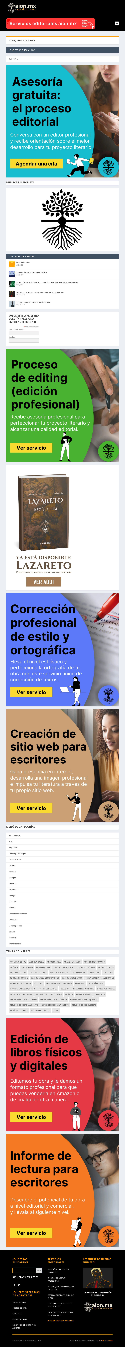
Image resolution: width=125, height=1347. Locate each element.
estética (38, 983)
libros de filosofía (106, 989)
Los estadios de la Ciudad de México (31, 272)
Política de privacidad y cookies (82, 1340)
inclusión (64, 989)
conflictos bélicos (86, 967)
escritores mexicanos (20, 983)
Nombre (12, 337)
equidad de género (19, 978)
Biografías (13, 847)
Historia (12, 908)
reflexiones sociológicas (84, 1005)
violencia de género (40, 1010)
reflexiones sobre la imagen (53, 999)
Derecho (12, 871)
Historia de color (23, 262)
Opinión (12, 932)
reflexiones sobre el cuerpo (23, 999)
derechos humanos (59, 972)
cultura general (18, 972)
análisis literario (72, 962)
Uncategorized (15, 944)
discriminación (79, 972)
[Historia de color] (12, 264)
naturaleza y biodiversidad (49, 994)
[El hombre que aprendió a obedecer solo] (12, 304)
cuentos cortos (106, 967)
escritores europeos (72, 978)
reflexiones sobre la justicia (83, 999)
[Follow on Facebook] (14, 1285)
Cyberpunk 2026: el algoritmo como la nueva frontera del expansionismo (47, 282)
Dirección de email (16, 329)
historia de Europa (48, 989)
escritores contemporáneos (45, 978)
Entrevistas (13, 889)
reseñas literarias (18, 1010)
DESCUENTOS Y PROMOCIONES (61, 1321)
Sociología (13, 938)
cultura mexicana (38, 972)
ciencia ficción (43, 967)
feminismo (80, 983)
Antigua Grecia (36, 962)
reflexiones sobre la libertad (24, 1005)
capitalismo (27, 967)
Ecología (12, 877)
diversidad (94, 972)
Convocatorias (15, 859)
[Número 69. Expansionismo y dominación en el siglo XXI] (12, 294)
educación (108, 972)
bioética (14, 967)
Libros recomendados (18, 914)
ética (55, 1010)
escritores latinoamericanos (100, 978)
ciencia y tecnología (63, 967)
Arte (10, 841)
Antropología (14, 835)
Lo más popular (15, 926)
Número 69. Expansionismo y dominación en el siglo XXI (40, 292)
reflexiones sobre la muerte (55, 1005)
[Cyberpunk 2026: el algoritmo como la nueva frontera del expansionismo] (12, 284)
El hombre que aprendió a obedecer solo (33, 302)
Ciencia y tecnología (17, 853)
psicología (100, 994)
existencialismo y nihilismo (59, 983)
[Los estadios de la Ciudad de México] (12, 274)
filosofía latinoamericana (22, 989)
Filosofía (12, 902)
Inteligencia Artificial (83, 989)
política (69, 994)
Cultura (12, 865)
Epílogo (12, 895)
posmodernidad (83, 994)
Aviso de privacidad (105, 1340)
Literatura (13, 920)
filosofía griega (96, 983)
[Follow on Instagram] (19, 1285)
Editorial (12, 883)
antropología (54, 962)
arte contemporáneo (94, 962)
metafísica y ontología (21, 994)
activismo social (18, 962)
